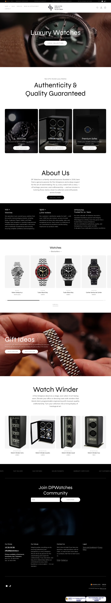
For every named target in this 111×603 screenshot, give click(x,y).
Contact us (64, 560)
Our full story (55, 197)
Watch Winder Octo (17, 453)
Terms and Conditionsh (90, 547)
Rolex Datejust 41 (17, 292)
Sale (13, 6)
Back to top (103, 588)
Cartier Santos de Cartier (94, 292)
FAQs (58, 560)
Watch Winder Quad (68, 453)
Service (19, 6)
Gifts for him (13, 351)
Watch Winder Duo (94, 453)
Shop (6, 6)
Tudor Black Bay (43, 292)
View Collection (55, 43)
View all (55, 304)
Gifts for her (30, 351)
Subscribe (70, 499)
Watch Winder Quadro (43, 453)
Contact (8, 8)
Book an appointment (31, 6)
